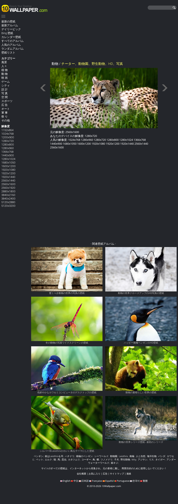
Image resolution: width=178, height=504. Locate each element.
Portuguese (123, 480)
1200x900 (7, 137)
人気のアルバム (11, 44)
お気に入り (94, 473)
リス (151, 459)
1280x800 (7, 144)
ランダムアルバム (12, 48)
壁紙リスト (8, 52)
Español (109, 480)
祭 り (4, 116)
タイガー (160, 459)
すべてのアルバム (12, 41)
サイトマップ (117, 473)
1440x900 (7, 155)
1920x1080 (8, 169)
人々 (4, 66)
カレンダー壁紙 (11, 37)
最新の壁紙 (8, 21)
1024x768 (7, 133)
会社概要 (81, 473)
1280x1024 (8, 159)
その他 (5, 120)
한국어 (136, 480)
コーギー (86, 459)
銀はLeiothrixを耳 (54, 456)
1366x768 (7, 151)
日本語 (85, 480)
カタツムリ (74, 459)
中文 (76, 480)
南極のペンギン (84, 456)
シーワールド (101, 456)
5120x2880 (8, 202)
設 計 (4, 89)
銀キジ (114, 462)
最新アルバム (9, 25)
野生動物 (125, 459)
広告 (105, 473)
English (66, 480)
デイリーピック (11, 29)
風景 (4, 62)
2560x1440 (8, 180)
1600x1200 (8, 166)
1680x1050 (8, 162)
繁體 (145, 480)
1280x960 (7, 148)
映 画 (4, 77)
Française (97, 480)
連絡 (128, 473)
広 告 (4, 105)
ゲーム (5, 81)
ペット (39, 459)
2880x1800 (8, 191)
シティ (5, 85)
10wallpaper (25, 8)
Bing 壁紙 (7, 33)
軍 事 (4, 112)
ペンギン (38, 456)
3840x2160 (8, 195)
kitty (134, 459)
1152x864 (7, 130)
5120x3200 (8, 205)
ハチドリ (69, 456)
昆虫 (64, 459)
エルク (48, 459)
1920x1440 (8, 177)
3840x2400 (8, 198)
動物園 (113, 456)
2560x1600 (8, 184)
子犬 (116, 459)
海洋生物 (151, 456)
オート (5, 108)
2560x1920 (8, 187)
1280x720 (7, 141)
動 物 (4, 74)
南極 (131, 456)
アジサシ (142, 459)
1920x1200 (8, 173)
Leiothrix (123, 456)
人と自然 (140, 456)
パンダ (161, 456)
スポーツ (7, 101)
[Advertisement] (103, 38)
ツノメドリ (107, 459)
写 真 (4, 93)
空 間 (4, 97)
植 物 (4, 70)
